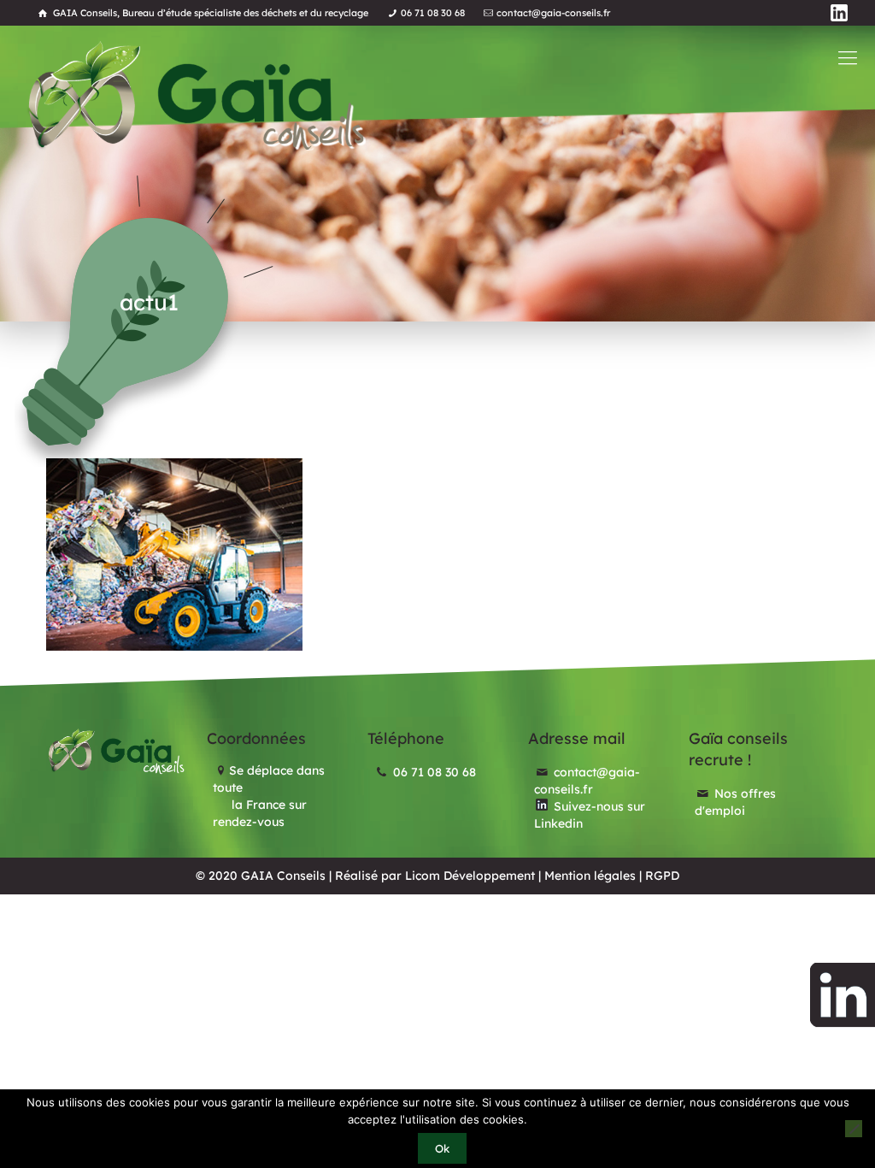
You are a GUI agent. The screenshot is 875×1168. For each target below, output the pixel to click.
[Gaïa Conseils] (195, 95)
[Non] (853, 1128)
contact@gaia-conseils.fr (553, 13)
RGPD (662, 875)
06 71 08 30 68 (433, 13)
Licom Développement (470, 875)
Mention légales (590, 875)
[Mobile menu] (847, 57)
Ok (442, 1148)
